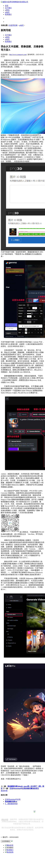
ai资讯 (7, 10)
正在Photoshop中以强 (12, 799)
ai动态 (7, 12)
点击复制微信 (6, 841)
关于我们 (8, 8)
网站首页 (10, 845)
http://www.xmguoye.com (17, 54)
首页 (6, 6)
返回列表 (4, 790)
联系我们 (8, 14)
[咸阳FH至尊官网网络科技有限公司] (14, 2)
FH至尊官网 (12, 25)
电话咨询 (10, 852)
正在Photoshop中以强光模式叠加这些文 (24, 788)
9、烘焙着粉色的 (11, 804)
